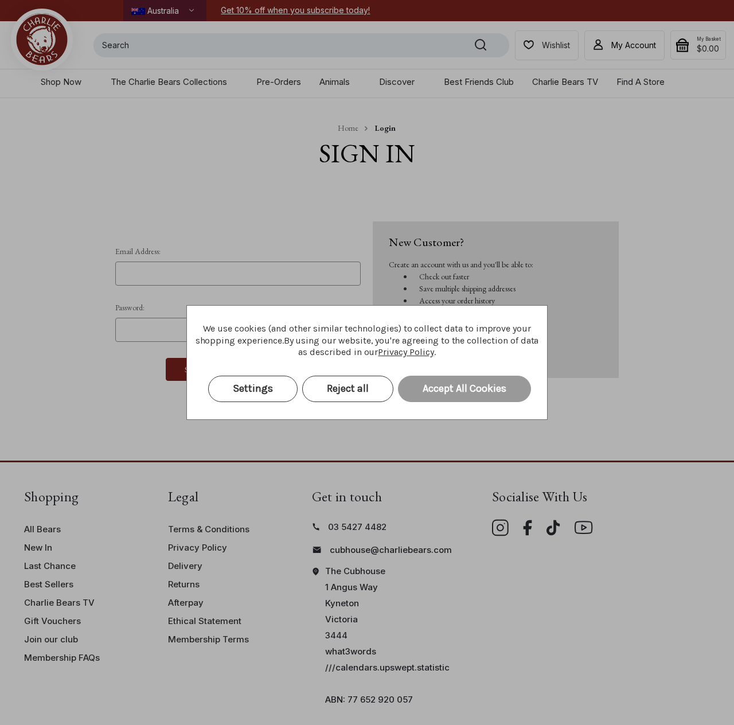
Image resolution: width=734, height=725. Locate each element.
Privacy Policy (406, 351)
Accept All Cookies (464, 388)
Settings (253, 388)
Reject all (348, 388)
